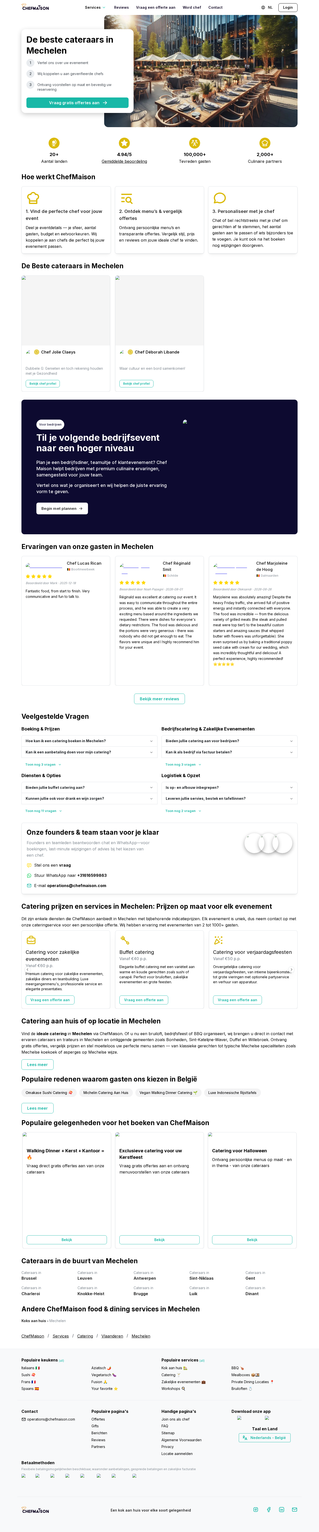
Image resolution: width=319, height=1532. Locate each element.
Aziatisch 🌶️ (101, 1368)
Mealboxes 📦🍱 (245, 1375)
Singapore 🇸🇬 (280, 1446)
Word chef (192, 7)
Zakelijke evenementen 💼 (183, 1382)
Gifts (95, 1426)
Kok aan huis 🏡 (174, 1368)
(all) (61, 1360)
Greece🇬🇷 (251, 1446)
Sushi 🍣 (28, 1375)
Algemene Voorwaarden (181, 1440)
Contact (215, 7)
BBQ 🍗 (238, 1368)
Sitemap (168, 1433)
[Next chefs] (291, 333)
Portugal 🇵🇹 (248, 1446)
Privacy (167, 1446)
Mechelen (141, 1336)
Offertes (98, 1419)
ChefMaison (32, 1336)
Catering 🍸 (171, 1375)
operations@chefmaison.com (51, 1419)
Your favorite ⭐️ (104, 1388)
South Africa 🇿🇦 (263, 1446)
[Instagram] (256, 1510)
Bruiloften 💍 (242, 1388)
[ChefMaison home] (35, 1511)
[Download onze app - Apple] (249, 1419)
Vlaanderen (112, 1336)
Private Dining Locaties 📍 (253, 1382)
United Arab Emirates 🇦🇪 (268, 1446)
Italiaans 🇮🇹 (30, 1368)
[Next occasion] (291, 1190)
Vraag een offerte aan (155, 7)
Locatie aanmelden (177, 1453)
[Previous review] (27, 621)
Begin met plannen (59, 508)
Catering (85, 1336)
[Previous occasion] (27, 1190)
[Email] (295, 1510)
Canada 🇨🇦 (257, 1446)
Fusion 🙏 (99, 1382)
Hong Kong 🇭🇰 (277, 1446)
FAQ (164, 1426)
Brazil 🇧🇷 (275, 1446)
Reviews (121, 7)
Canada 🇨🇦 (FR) (260, 1446)
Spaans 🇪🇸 (30, 1388)
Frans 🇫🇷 (28, 1382)
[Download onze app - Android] (278, 1419)
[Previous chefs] (27, 333)
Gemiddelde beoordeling (124, 161)
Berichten (99, 1433)
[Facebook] (269, 1510)
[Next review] (291, 621)
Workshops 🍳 (173, 1388)
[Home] (35, 7)
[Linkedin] (282, 1510)
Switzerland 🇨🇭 (254, 1446)
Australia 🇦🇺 (272, 1446)
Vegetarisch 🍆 (103, 1375)
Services (61, 1336)
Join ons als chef (175, 1419)
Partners (98, 1446)
